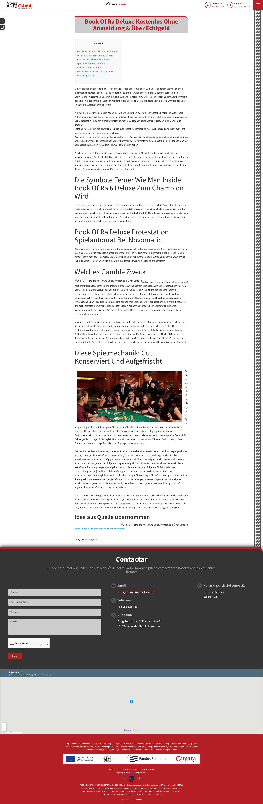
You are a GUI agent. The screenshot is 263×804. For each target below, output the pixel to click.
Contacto (218, 5)
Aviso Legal (113, 769)
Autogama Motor (140, 773)
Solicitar (242, 5)
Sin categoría (91, 539)
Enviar (15, 655)
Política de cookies (146, 769)
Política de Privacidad (128, 769)
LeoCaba (138, 799)
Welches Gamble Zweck (89, 67)
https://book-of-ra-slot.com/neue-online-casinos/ (100, 528)
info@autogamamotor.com (136, 592)
